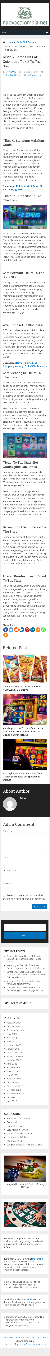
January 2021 (13, 1082)
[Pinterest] (27, 629)
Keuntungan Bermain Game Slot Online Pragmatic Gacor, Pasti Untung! (26, 966)
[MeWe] (32, 629)
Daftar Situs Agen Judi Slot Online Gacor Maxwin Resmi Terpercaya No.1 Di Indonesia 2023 (26, 975)
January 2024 (13, 1026)
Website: (7, 883)
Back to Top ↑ (39, 1344)
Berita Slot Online (12, 75)
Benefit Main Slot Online (19, 1118)
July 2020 (11, 1097)
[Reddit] (16, 629)
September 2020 (15, 1093)
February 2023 (14, 1045)
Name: (6, 857)
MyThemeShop (23, 1344)
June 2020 (12, 1101)
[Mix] (38, 629)
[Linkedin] (21, 629)
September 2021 (15, 1067)
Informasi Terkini (15, 1141)
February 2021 (14, 1078)
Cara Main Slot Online (17, 1129)
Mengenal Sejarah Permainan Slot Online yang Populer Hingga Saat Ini (25, 989)
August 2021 (13, 1071)
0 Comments (34, 75)
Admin (12, 72)
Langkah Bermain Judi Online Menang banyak (25, 1337)
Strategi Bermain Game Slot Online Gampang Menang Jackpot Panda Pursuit (24, 959)
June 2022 (12, 1063)
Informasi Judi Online (17, 1137)
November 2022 (15, 1056)
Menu (4, 32)
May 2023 (12, 1034)
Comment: (8, 831)
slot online (37, 1259)
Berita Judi (12, 1122)
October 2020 (14, 1090)
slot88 (30, 1299)
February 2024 (14, 1022)
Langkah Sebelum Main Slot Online (24, 1144)
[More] (5, 635)
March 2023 (13, 1041)
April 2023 (12, 1037)
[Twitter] (11, 629)
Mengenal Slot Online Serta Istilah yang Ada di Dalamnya (24, 982)
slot (42, 1238)
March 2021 (12, 1075)
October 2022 (14, 1060)
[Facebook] (5, 629)
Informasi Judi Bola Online (20, 1133)
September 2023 (15, 1030)
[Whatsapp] (43, 629)
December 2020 (15, 1086)
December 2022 (15, 1052)
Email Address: (10, 870)
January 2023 (13, 1049)
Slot (35, 1317)
